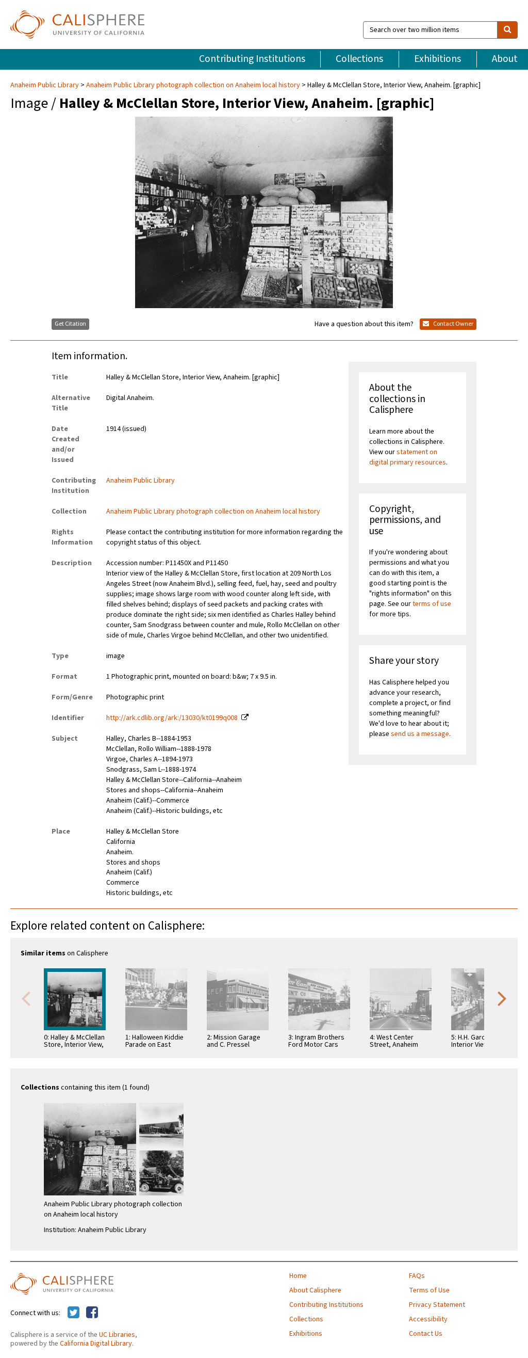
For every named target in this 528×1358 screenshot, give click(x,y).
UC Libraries (117, 1335)
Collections (359, 59)
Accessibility (428, 1319)
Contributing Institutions (252, 59)
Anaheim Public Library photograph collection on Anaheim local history (193, 85)
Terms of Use (429, 1290)
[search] (507, 30)
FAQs (417, 1276)
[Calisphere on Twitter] (73, 1313)
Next (502, 998)
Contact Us (425, 1333)
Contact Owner (452, 323)
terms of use (431, 604)
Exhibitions (437, 59)
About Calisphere (315, 1290)
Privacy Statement (437, 1304)
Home (298, 1276)
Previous (26, 998)
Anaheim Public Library (45, 85)
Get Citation (70, 323)
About (505, 59)
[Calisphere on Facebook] (92, 1313)
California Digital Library (96, 1343)
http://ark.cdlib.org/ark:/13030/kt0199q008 (172, 718)
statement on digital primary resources (407, 457)
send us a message (420, 734)
